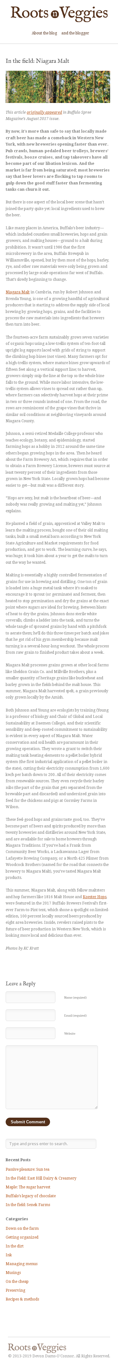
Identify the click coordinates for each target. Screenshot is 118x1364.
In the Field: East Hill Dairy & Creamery (41, 1178)
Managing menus (21, 1264)
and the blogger (75, 33)
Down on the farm (22, 1228)
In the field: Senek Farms (28, 1205)
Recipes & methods (22, 1299)
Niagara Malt (18, 292)
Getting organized (22, 1237)
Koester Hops (94, 897)
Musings (13, 1273)
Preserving (15, 1290)
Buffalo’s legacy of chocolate (31, 1196)
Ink (9, 1255)
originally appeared (44, 112)
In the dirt (15, 1246)
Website (70, 1033)
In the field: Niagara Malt (37, 61)
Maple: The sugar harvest (28, 1187)
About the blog (44, 33)
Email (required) (75, 1015)
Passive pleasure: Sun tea (27, 1169)
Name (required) (75, 997)
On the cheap (17, 1281)
